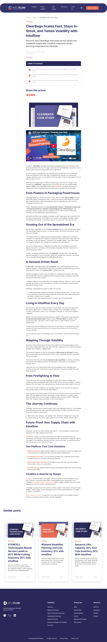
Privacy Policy (64, 638)
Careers (95, 616)
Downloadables (78, 613)
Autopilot (29, 478)
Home (28, 17)
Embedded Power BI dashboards (43, 482)
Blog (34, 17)
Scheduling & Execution (35, 456)
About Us (96, 607)
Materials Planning (33, 451)
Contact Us (96, 610)
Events (76, 616)
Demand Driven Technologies (35, 52)
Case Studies (78, 610)
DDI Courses (77, 622)
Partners (95, 613)
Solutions (50, 607)
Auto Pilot (50, 625)
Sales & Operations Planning (36, 462)
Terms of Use (75, 638)
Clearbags (29, 57)
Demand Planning (33, 468)
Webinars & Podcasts (80, 619)
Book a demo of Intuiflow (34, 495)
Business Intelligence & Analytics (57, 622)
